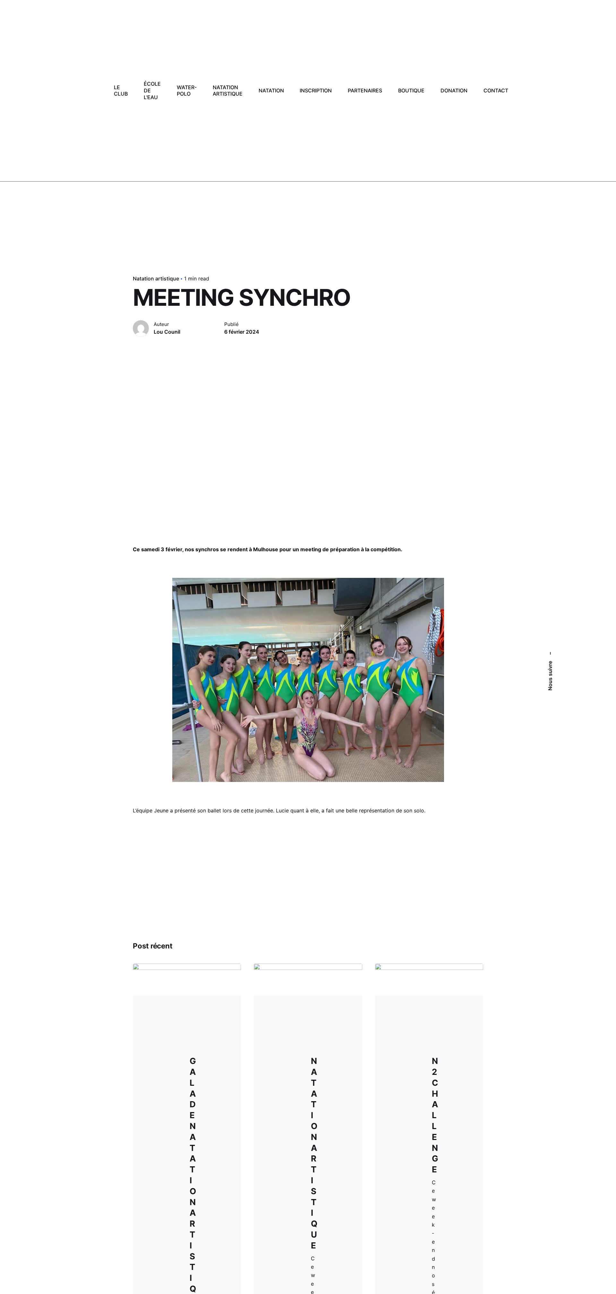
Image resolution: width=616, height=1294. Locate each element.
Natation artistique (156, 278)
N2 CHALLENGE (435, 1115)
